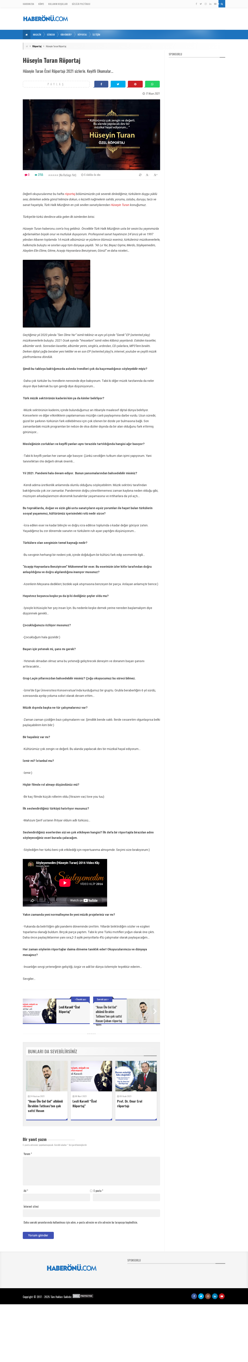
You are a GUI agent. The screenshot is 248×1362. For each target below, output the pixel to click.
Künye (41, 4)
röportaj (69, 194)
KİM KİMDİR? (66, 34)
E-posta (98, 1191)
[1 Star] (49, 175)
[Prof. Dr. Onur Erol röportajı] (136, 1076)
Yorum (28, 1154)
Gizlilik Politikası (81, 4)
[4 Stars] (55, 175)
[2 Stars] (51, 175)
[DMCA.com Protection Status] (83, 1297)
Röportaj (37, 46)
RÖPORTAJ (82, 34)
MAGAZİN (37, 34)
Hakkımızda (28, 4)
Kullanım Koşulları (58, 4)
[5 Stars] (57, 175)
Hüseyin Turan (120, 205)
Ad (26, 1191)
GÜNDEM (51, 34)
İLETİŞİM (96, 34)
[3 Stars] (53, 175)
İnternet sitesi (31, 1206)
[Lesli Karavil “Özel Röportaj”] (91, 1076)
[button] (26, 34)
